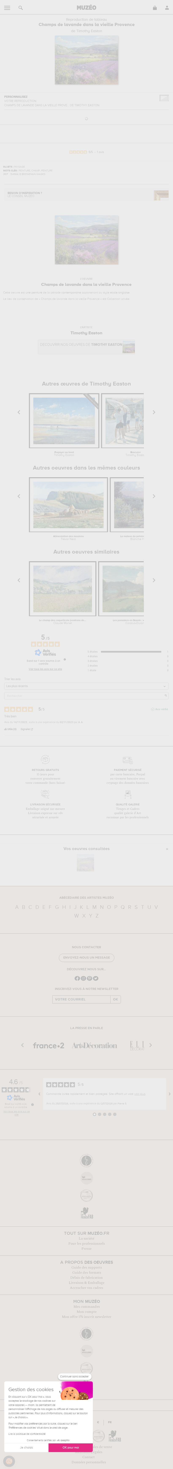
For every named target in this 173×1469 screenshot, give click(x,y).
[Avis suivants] (170, 1094)
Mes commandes (86, 1306)
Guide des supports (86, 1267)
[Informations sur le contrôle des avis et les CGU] (64, 659)
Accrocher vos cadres (86, 1288)
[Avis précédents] (39, 1094)
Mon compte (87, 1312)
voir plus (139, 1094)
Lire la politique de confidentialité (27, 1434)
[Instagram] (83, 980)
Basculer (136, 454)
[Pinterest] (89, 980)
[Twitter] (96, 980)
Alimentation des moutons (68, 538)
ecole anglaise (120, 292)
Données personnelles (89, 1462)
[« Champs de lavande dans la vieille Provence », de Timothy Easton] (85, 862)
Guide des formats (86, 1272)
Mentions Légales (88, 1452)
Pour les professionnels (86, 1243)
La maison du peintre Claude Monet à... (143, 538)
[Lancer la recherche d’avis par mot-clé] (166, 696)
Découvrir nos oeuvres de (81, 345)
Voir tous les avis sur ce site (45, 669)
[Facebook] (77, 980)
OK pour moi (71, 1447)
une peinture (34, 292)
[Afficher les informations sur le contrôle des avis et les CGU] (32, 1104)
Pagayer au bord (64, 454)
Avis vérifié (161, 709)
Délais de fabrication (86, 1277)
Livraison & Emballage (86, 1283)
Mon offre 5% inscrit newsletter (86, 1317)
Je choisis (26, 1447)
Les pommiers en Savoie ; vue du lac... (135, 622)
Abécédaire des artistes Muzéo (86, 898)
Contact (88, 1457)
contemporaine (71, 292)
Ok (115, 999)
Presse (86, 1248)
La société (86, 1238)
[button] (9, 1461)
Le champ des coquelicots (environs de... (62, 622)
